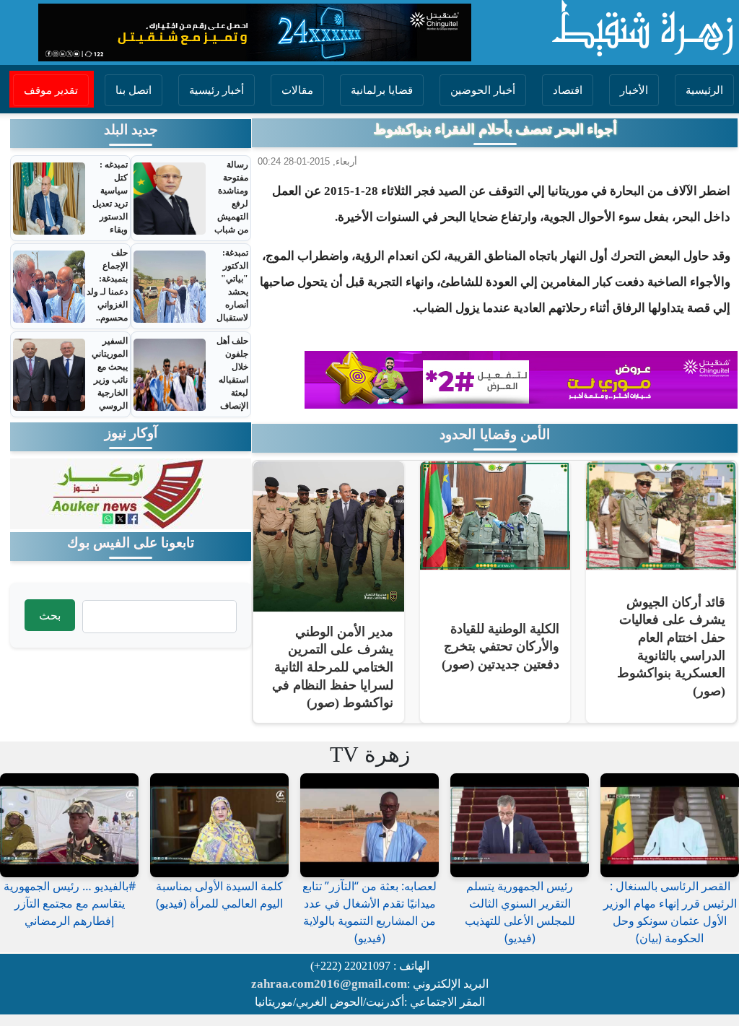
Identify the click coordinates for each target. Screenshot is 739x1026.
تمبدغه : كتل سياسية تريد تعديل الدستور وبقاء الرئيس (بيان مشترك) (110, 217)
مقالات (297, 90)
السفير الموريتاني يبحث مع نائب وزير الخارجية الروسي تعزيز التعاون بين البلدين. (108, 393)
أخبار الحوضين (482, 90)
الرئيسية (704, 90)
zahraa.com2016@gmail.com (329, 984)
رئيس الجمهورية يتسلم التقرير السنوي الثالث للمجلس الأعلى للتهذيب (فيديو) (520, 912)
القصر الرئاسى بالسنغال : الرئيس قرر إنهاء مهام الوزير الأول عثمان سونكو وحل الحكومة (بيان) (670, 912)
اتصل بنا (133, 90)
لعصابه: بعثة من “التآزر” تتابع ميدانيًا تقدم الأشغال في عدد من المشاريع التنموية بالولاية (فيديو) (369, 912)
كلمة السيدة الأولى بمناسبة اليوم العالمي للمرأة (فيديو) (219, 894)
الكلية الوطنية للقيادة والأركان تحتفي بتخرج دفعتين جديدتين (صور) (500, 646)
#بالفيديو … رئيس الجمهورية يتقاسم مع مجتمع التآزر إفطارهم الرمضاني (70, 903)
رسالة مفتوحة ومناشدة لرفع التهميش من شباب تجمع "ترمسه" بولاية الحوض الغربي (231, 230)
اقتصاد (567, 90)
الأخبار (634, 90)
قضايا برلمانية (382, 90)
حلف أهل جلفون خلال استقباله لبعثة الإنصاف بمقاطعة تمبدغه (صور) (232, 393)
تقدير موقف (51, 90)
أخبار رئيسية (216, 90)
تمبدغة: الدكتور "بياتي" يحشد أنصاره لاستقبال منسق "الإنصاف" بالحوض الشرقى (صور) (229, 318)
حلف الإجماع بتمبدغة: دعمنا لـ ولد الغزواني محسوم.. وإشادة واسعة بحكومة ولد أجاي (107, 311)
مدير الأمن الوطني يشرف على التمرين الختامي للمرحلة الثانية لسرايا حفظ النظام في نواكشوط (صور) (332, 667)
